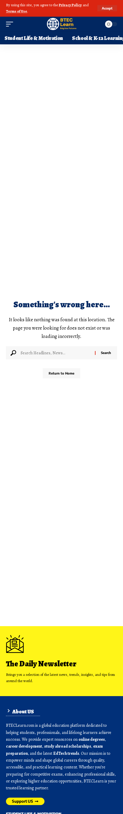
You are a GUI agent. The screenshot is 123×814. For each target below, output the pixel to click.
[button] (107, 8)
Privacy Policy (70, 4)
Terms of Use (16, 11)
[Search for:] (55, 352)
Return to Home (61, 373)
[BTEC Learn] (61, 24)
